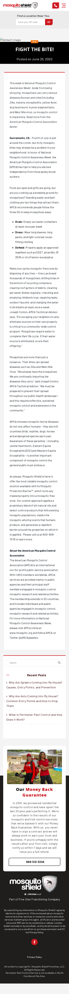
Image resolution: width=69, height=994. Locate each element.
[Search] (59, 662)
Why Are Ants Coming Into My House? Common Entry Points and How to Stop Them (32, 701)
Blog (34, 42)
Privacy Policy (36, 932)
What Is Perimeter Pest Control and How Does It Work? (34, 717)
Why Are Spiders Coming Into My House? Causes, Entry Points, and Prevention (34, 685)
